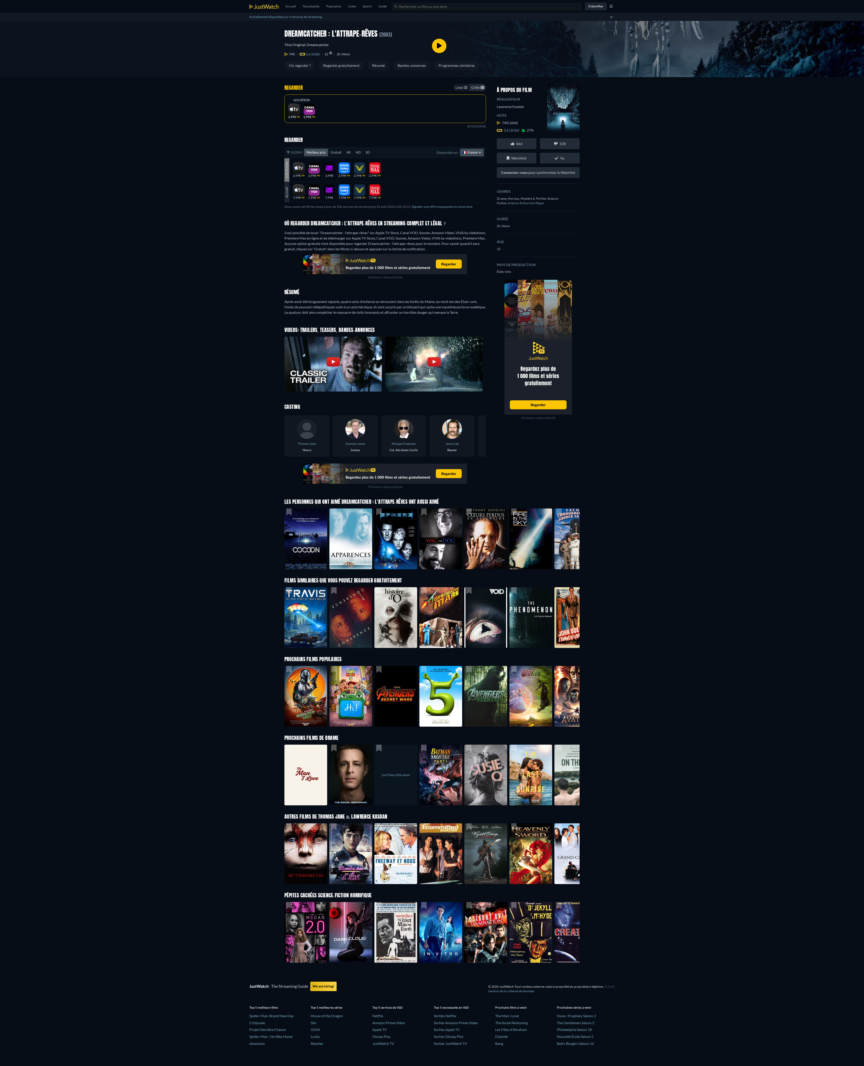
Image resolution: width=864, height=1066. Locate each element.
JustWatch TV (383, 1043)
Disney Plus (381, 1036)
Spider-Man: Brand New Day (271, 1016)
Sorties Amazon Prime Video (456, 1023)
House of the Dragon (327, 1016)
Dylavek (501, 1036)
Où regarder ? (299, 65)
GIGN (315, 1029)
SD (368, 152)
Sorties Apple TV (447, 1029)
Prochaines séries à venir (574, 1007)
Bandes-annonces (412, 65)
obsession (257, 1043)
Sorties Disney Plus (449, 1036)
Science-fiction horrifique (526, 203)
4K (348, 152)
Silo (313, 1023)
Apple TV (379, 1029)
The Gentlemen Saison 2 (575, 1023)
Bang (499, 1043)
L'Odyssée (257, 1023)
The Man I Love (507, 1016)
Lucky (315, 1036)
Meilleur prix (316, 152)
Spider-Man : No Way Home (270, 1036)
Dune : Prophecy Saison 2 (576, 1016)
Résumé (378, 65)
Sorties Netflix (445, 1016)
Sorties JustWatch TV (450, 1043)
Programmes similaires (457, 65)
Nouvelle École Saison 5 (575, 1036)
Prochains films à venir (511, 1007)
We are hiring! (323, 986)
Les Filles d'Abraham (511, 1029)
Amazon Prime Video (388, 1023)
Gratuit (336, 152)
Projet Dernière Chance (267, 1029)
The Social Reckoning (511, 1023)
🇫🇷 (470, 152)
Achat (287, 191)
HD (358, 152)
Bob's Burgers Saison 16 (575, 1043)
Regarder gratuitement (341, 65)
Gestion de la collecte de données (511, 991)
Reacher (317, 1043)
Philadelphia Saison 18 (574, 1029)
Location (302, 100)
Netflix (377, 1016)
